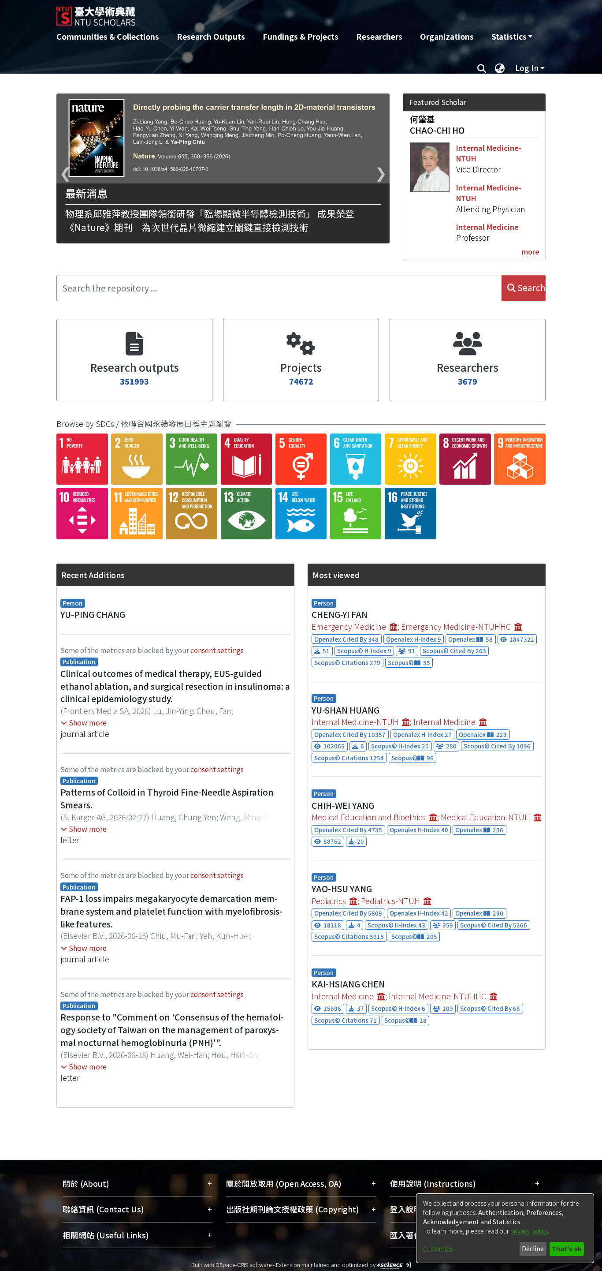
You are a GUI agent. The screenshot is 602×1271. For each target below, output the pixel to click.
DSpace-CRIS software (243, 1264)
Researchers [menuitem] (379, 36)
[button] (83, 722)
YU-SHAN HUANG (345, 710)
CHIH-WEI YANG (343, 805)
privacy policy (529, 1230)
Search (531, 287)
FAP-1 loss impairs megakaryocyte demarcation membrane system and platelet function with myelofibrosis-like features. (171, 911)
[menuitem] (511, 37)
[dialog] (505, 1228)
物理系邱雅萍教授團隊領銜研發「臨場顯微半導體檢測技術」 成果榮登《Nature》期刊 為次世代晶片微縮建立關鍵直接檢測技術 (209, 220)
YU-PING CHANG (92, 614)
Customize (438, 1248)
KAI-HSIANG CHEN (348, 984)
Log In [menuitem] (527, 67)
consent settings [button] (217, 650)
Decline (533, 1248)
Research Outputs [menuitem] (211, 36)
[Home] (253, 13)
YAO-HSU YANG (342, 888)
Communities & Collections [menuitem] (107, 36)
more (530, 251)
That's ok (566, 1248)
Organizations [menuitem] (447, 36)
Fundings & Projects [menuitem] (300, 36)
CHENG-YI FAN (340, 614)
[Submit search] (481, 68)
